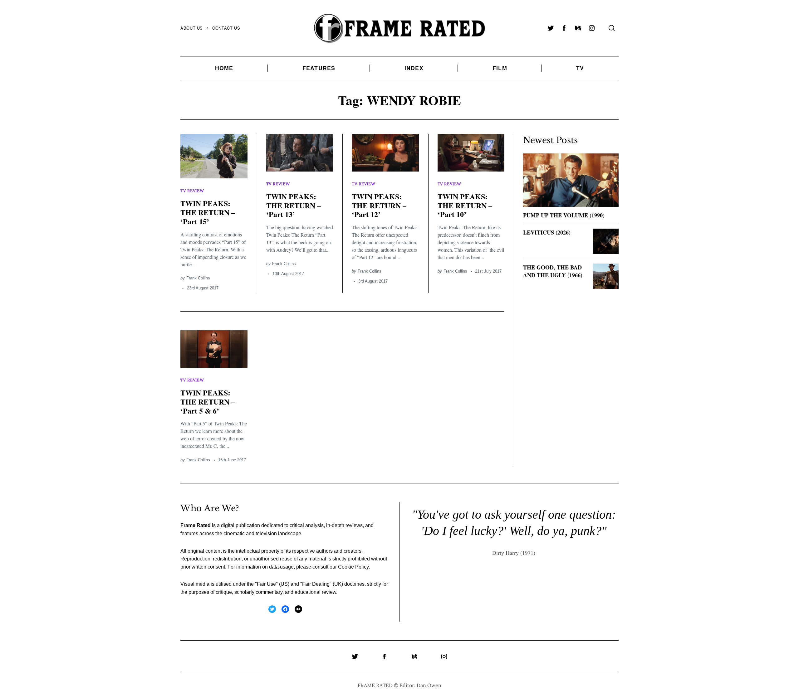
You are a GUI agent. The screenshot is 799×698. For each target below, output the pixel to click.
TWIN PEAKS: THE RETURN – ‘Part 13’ (293, 205)
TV (580, 68)
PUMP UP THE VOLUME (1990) (564, 215)
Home (224, 68)
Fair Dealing (316, 584)
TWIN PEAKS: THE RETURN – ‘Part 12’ (379, 205)
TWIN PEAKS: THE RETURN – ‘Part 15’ (207, 212)
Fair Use (266, 584)
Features (319, 68)
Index (414, 68)
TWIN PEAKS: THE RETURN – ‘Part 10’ (465, 205)
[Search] (612, 28)
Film (500, 68)
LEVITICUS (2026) (547, 232)
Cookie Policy (353, 567)
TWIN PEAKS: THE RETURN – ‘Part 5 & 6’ (207, 401)
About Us (191, 28)
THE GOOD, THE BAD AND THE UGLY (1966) (552, 271)
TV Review (192, 190)
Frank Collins (198, 278)
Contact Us (226, 28)
